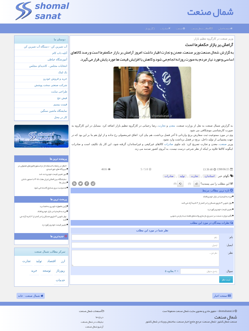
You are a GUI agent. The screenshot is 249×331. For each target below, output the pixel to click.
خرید (34, 270)
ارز (63, 261)
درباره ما (99, 317)
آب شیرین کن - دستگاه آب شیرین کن (45, 46)
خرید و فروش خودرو (55, 78)
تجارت (162, 125)
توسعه (47, 270)
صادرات (164, 28)
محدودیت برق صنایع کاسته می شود (50, 188)
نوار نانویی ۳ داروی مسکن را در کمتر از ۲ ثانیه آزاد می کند (206, 203)
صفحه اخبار (221, 295)
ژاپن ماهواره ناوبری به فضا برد (53, 206)
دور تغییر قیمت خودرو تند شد (52, 174)
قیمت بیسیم (60, 104)
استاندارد (209, 176)
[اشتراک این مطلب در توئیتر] (80, 183)
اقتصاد (51, 261)
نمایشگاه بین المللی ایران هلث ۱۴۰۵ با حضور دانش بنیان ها (43, 181)
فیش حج (62, 98)
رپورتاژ (148, 28)
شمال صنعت (210, 11)
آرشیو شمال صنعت (94, 327)
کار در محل (60, 117)
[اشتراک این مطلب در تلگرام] (93, 183)
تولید (182, 176)
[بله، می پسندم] (197, 184)
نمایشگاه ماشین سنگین (53, 110)
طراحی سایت (59, 91)
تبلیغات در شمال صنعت (92, 322)
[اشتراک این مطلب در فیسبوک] (86, 183)
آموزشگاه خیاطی (57, 59)
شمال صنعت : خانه (29, 295)
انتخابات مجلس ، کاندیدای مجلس (48, 65)
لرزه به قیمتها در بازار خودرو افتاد (217, 196)
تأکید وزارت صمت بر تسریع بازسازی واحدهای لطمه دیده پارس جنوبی (201, 215)
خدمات (60, 280)
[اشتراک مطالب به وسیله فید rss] (74, 183)
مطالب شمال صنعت (200, 28)
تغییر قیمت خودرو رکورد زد (219, 209)
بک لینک (62, 72)
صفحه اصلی (224, 28)
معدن (172, 125)
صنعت (179, 28)
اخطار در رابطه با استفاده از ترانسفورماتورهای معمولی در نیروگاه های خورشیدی (42, 167)
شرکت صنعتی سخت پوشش (50, 85)
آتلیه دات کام (59, 53)
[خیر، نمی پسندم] (180, 184)
